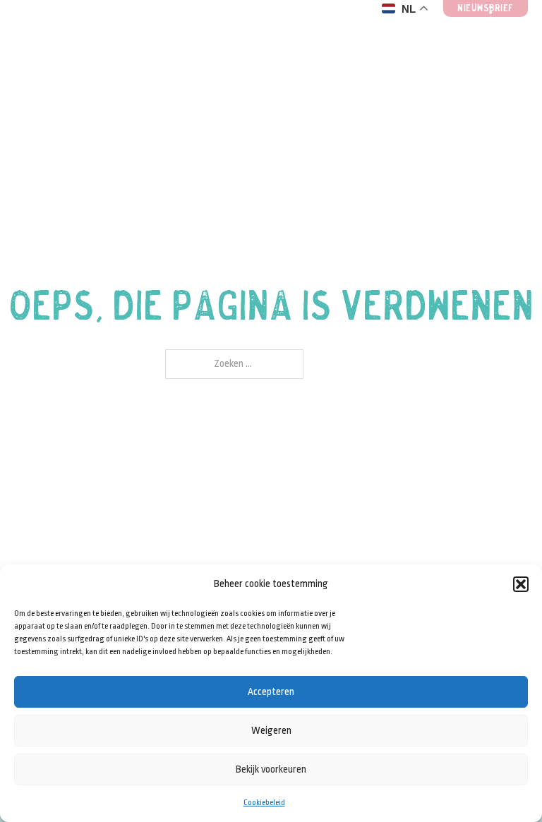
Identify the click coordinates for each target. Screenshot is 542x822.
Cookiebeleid (264, 802)
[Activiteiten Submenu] (278, 29)
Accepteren (271, 691)
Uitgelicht (338, 29)
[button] (521, 584)
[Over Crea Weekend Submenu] (476, 29)
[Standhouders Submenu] (147, 29)
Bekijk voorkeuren (271, 769)
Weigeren (271, 730)
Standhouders (74, 29)
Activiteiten (214, 29)
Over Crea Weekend (425, 29)
